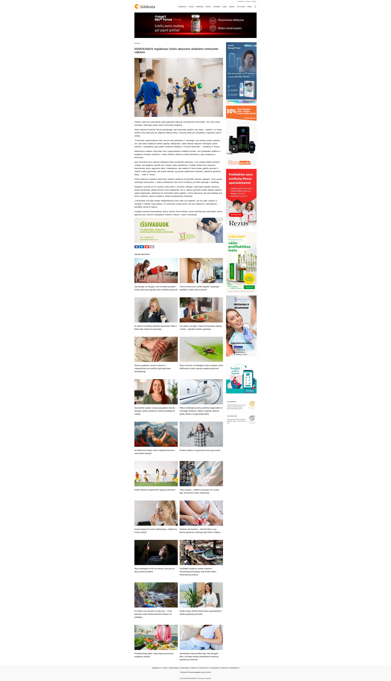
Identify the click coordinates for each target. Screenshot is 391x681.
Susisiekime (241, 1)
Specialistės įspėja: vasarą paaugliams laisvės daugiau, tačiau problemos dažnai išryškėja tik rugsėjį (154, 411)
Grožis (191, 7)
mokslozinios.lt (203, 668)
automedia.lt (185, 668)
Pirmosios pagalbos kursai (196, 672)
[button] (136, 246)
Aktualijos (137, 43)
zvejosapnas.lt (214, 668)
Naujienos (182, 7)
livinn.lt (208, 672)
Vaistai (231, 7)
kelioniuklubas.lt (174, 668)
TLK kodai (241, 7)
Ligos (224, 7)
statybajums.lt (156, 668)
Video (249, 7)
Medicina (199, 7)
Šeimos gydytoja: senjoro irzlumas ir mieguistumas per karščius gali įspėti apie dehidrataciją (152, 368)
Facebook (248, 1)
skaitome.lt (193, 668)
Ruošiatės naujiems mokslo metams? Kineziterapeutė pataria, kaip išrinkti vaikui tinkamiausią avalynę (198, 572)
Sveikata (216, 7)
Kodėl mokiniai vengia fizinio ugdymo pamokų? (155, 490)
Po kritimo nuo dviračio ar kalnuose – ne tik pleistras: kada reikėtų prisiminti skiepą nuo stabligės (153, 614)
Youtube (254, 1)
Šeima (208, 7)
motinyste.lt (224, 668)
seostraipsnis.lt (234, 668)
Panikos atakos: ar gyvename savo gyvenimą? (200, 450)
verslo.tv (165, 668)
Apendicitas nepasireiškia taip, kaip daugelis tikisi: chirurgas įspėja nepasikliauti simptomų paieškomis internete (199, 656)
